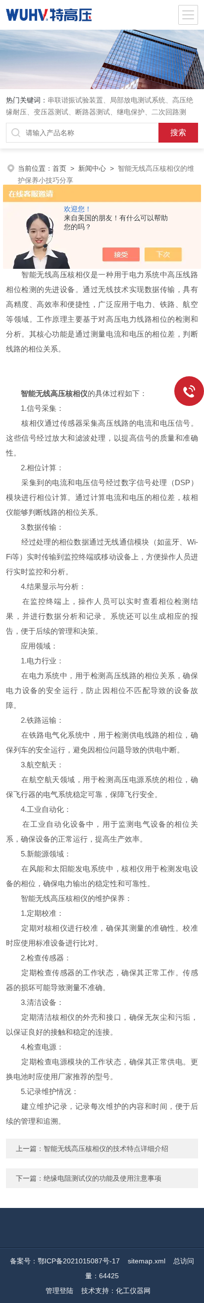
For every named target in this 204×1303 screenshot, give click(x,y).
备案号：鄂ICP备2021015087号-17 (65, 1261)
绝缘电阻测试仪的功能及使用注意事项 (102, 1178)
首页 (59, 168)
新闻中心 (92, 168)
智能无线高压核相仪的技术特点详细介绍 (106, 1149)
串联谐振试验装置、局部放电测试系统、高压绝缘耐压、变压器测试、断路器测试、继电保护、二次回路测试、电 (99, 112)
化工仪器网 (133, 1291)
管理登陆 (59, 1291)
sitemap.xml (146, 1261)
